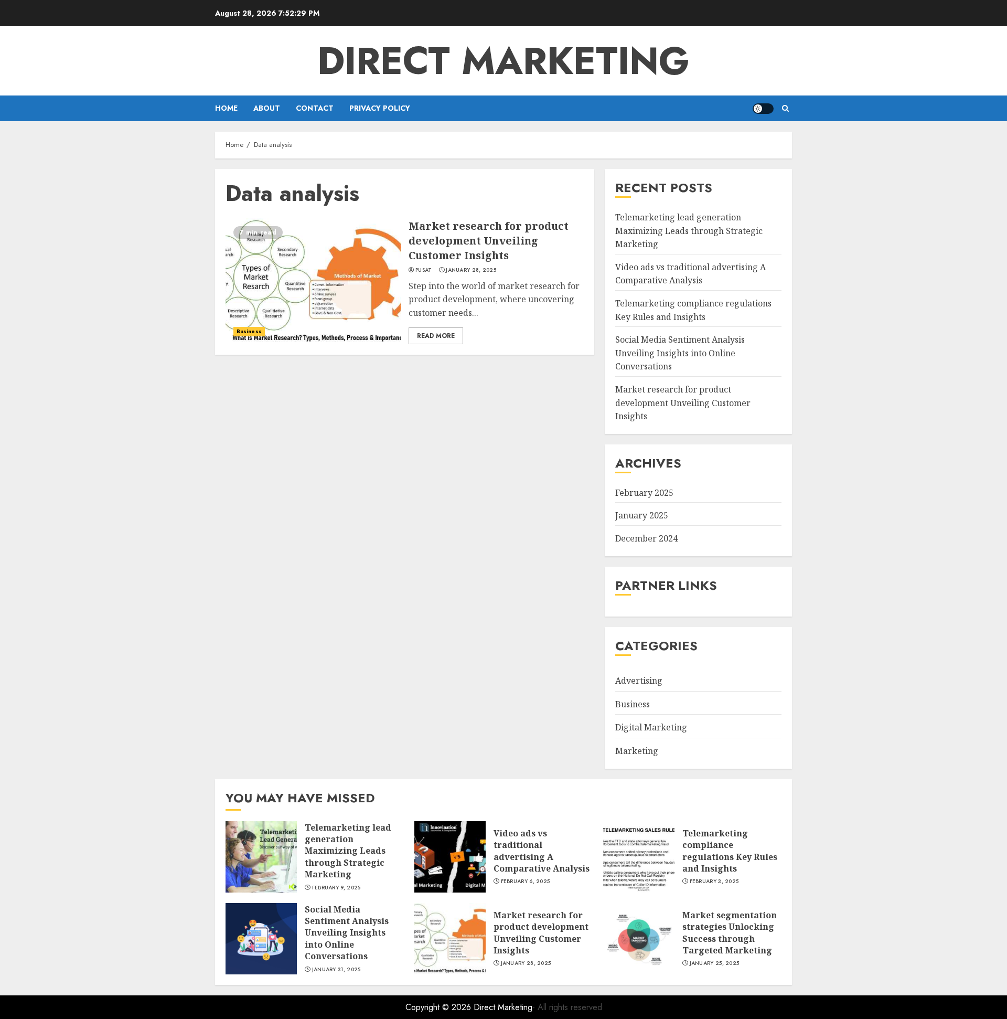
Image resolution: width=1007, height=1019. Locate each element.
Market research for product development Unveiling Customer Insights (489, 240)
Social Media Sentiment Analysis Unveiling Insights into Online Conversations (680, 353)
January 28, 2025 (471, 270)
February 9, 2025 (336, 887)
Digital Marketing (651, 727)
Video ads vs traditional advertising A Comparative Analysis (690, 273)
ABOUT (266, 108)
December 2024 (646, 538)
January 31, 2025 (336, 969)
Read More (436, 336)
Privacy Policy (379, 108)
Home (226, 108)
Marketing (636, 751)
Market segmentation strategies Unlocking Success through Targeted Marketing (729, 932)
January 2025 (641, 515)
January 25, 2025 (715, 963)
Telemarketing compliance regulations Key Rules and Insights (729, 850)
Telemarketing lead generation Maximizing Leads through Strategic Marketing (689, 230)
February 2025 (644, 492)
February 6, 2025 (525, 881)
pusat (423, 270)
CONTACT (315, 108)
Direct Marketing (503, 61)
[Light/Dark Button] (763, 108)
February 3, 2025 (714, 881)
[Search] (785, 108)
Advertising (638, 680)
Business (249, 331)
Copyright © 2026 (439, 1007)
